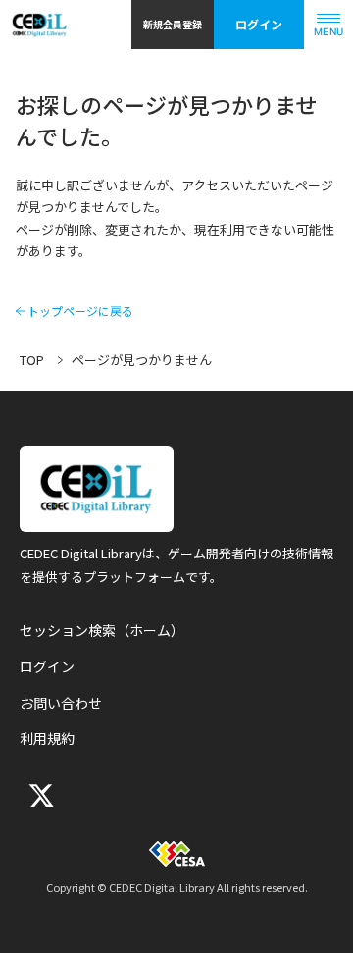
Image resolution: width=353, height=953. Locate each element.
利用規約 (47, 738)
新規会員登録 (172, 24)
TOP (32, 359)
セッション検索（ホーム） (102, 630)
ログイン (258, 24)
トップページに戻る (80, 311)
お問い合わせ (61, 703)
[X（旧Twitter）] (39, 795)
